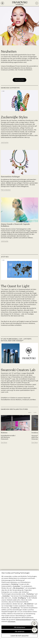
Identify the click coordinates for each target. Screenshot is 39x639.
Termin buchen (19, 80)
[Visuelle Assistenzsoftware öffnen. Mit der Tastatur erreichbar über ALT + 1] (34, 623)
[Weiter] (35, 412)
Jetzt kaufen (4, 241)
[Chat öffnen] (34, 630)
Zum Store (4, 442)
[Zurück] (30, 412)
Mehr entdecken (6, 190)
